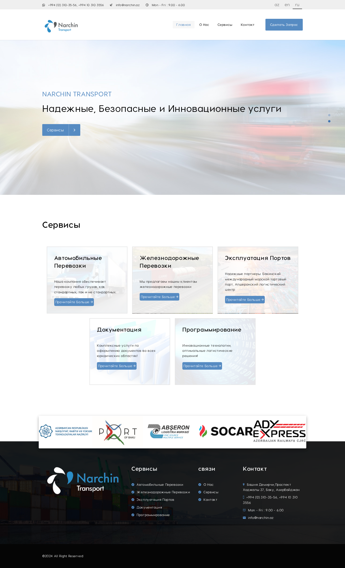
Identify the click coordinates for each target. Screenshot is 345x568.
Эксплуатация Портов (155, 499)
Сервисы (225, 25)
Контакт (248, 25)
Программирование (153, 515)
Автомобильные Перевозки (159, 484)
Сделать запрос (284, 25)
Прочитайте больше (73, 302)
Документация (149, 507)
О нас (204, 25)
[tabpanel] (172, 117)
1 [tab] (329, 115)
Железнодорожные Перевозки (163, 492)
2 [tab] (329, 121)
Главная (183, 25)
